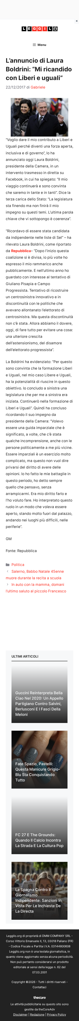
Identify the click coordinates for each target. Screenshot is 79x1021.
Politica (18, 564)
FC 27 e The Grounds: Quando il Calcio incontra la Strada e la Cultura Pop (39, 840)
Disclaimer (20, 1014)
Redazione (37, 1014)
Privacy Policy (56, 1014)
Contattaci (39, 987)
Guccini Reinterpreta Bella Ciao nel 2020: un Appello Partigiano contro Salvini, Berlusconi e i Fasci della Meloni (39, 704)
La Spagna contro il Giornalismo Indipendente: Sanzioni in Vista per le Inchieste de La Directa (38, 900)
